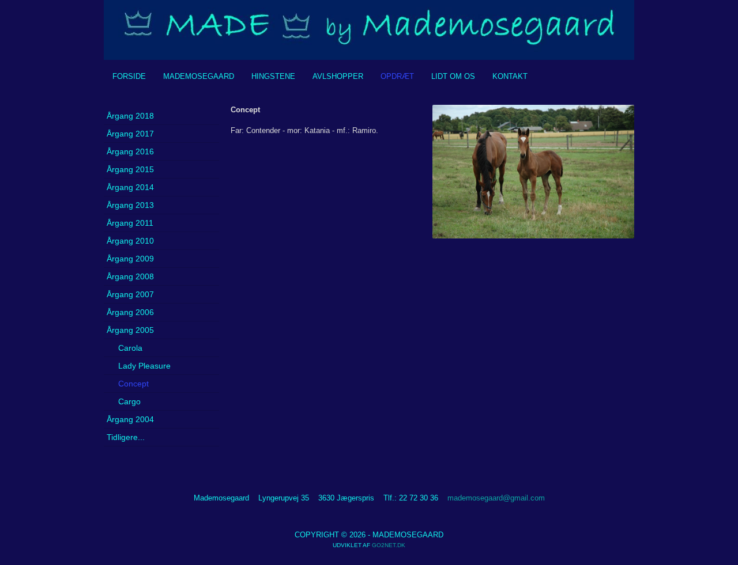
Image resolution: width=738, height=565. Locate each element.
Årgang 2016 (130, 151)
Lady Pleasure (144, 365)
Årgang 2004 (130, 419)
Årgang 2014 (130, 187)
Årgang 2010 (130, 240)
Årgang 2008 (130, 276)
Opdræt (397, 76)
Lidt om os (453, 76)
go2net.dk (388, 545)
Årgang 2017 (130, 133)
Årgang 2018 (130, 115)
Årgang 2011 (130, 222)
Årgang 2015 (130, 169)
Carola (130, 347)
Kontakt (510, 76)
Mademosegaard (198, 76)
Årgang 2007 (130, 294)
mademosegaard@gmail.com (496, 498)
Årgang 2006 (130, 312)
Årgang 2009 (130, 258)
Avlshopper (337, 76)
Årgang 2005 (130, 330)
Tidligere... (126, 437)
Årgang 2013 (130, 205)
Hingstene (273, 76)
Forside (129, 76)
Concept (133, 383)
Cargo (129, 401)
